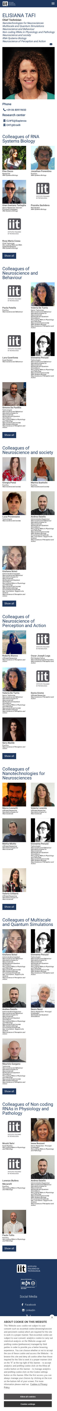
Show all (9, 255)
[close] (52, 1317)
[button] (51, 44)
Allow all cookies (28, 1397)
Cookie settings (28, 1404)
